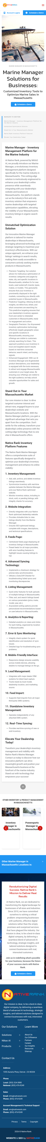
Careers (28, 1043)
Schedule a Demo (36, 12)
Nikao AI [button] (6, 1040)
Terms (23, 1122)
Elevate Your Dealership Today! (15, 137)
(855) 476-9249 (17, 1085)
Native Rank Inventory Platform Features (18, 133)
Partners (28, 1040)
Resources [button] (29, 1048)
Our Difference (31, 1037)
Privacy (15, 1122)
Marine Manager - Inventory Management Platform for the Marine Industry (23, 122)
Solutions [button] (7, 1035)
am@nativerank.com (17, 1109)
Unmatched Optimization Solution (16, 126)
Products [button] (6, 1046)
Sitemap (28, 1051)
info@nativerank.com (18, 1096)
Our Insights (30, 1046)
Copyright (34, 1122)
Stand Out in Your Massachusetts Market (18, 130)
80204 (19, 1072)
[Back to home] (10, 5)
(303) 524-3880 (15, 1082)
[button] (43, 5)
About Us (28, 1035)
